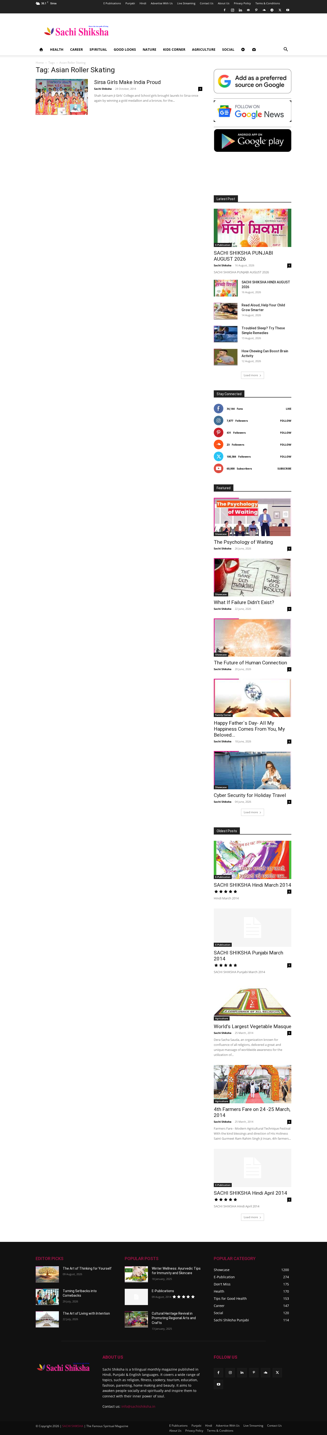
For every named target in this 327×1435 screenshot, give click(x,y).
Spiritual (98, 49)
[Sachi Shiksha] (63, 1367)
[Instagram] (232, 10)
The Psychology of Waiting (243, 542)
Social (228, 49)
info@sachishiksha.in (138, 1406)
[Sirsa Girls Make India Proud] (62, 97)
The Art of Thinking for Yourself (87, 1268)
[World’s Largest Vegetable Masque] (252, 1001)
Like (288, 408)
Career (76, 49)
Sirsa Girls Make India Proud (127, 82)
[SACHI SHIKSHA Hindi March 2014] (252, 860)
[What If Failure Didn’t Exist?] (252, 577)
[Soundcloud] (264, 10)
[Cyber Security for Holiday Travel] (252, 770)
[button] (285, 50)
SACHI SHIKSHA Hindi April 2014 (250, 1193)
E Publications (112, 3)
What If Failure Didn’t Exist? (244, 602)
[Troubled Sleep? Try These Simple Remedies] (226, 334)
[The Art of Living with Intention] (47, 1319)
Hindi (143, 3)
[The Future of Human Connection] (252, 637)
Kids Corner (174, 49)
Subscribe (284, 468)
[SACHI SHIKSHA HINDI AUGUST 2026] (226, 288)
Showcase (221, 534)
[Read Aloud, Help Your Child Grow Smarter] (226, 311)
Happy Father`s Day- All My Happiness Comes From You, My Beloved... (249, 729)
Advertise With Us (162, 3)
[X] (279, 10)
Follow (285, 420)
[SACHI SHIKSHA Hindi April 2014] (252, 1168)
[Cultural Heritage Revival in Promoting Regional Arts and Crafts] (136, 1319)
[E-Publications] (136, 1297)
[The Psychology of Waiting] (252, 517)
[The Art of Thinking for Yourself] (47, 1274)
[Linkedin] (240, 10)
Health (56, 49)
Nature (149, 49)
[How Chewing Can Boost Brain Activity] (226, 357)
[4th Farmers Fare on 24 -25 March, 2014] (252, 1084)
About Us (223, 3)
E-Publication (222, 245)
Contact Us (206, 3)
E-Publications (163, 1291)
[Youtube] (287, 10)
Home (40, 63)
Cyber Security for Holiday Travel (250, 795)
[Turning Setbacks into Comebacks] (47, 1297)
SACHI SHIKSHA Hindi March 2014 (252, 885)
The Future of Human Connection (250, 663)
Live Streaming (186, 3)
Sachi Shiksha (103, 88)
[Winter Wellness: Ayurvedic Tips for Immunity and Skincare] (136, 1274)
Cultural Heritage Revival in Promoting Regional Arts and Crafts (174, 1318)
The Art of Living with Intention (86, 1313)
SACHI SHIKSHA (72, 1426)
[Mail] (248, 10)
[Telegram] (272, 10)
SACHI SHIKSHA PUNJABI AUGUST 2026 (243, 256)
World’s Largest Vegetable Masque (252, 1026)
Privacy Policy (242, 3)
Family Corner (223, 715)
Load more (251, 375)
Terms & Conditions (267, 3)
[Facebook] (224, 10)
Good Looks (125, 49)
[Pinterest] (256, 10)
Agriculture (203, 49)
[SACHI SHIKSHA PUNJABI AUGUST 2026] (252, 228)
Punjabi (130, 3)
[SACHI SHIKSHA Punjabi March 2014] (252, 927)
